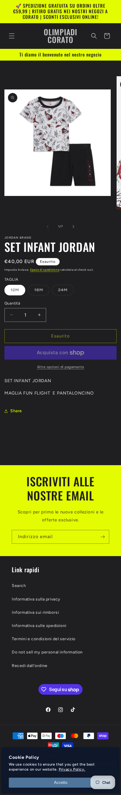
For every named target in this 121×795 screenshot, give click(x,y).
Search (19, 585)
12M (18, 291)
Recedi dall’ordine (30, 665)
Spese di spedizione (44, 270)
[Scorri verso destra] (73, 226)
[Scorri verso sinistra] (47, 226)
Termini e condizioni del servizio (43, 638)
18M (41, 291)
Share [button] (16, 410)
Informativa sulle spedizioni (39, 625)
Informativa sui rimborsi (35, 612)
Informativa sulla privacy (36, 599)
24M (66, 291)
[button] (11, 35)
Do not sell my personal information (47, 652)
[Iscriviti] (102, 537)
